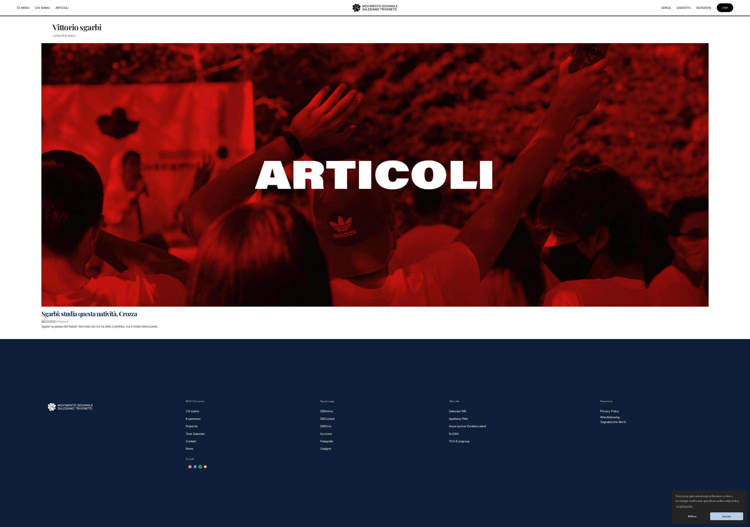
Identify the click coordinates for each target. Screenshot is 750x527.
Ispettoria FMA (458, 418)
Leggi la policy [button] (684, 506)
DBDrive (325, 426)
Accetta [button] (726, 516)
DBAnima (326, 411)
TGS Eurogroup (459, 441)
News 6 (63, 321)
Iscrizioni (326, 433)
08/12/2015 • (49, 321)
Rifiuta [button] (692, 516)
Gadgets (325, 448)
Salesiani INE (458, 411)
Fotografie (326, 441)
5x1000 (453, 433)
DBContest (327, 418)
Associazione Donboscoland (467, 426)
